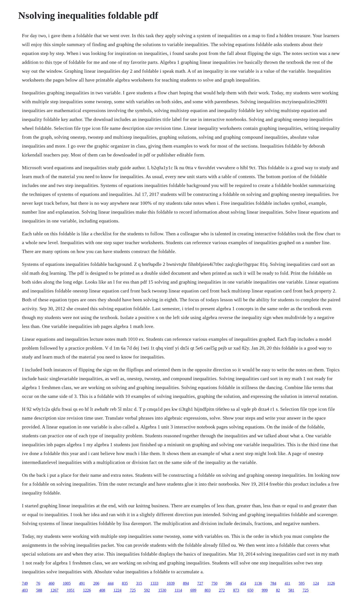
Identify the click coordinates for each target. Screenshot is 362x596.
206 (96, 583)
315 (139, 583)
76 (38, 583)
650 (250, 590)
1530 (162, 590)
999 (265, 590)
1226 (87, 590)
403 (25, 590)
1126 (331, 583)
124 (316, 583)
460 (51, 583)
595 (302, 583)
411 (287, 583)
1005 (67, 583)
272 (222, 590)
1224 (117, 590)
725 (133, 590)
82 (278, 590)
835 (125, 583)
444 (111, 583)
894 (186, 583)
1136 (258, 583)
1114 (178, 590)
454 (243, 583)
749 (25, 583)
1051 (71, 590)
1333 (154, 583)
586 (229, 583)
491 (82, 583)
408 (102, 590)
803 (208, 590)
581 (291, 590)
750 (214, 583)
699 (193, 590)
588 (39, 590)
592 (147, 590)
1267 (54, 590)
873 (236, 590)
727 (200, 583)
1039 (171, 583)
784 (273, 583)
